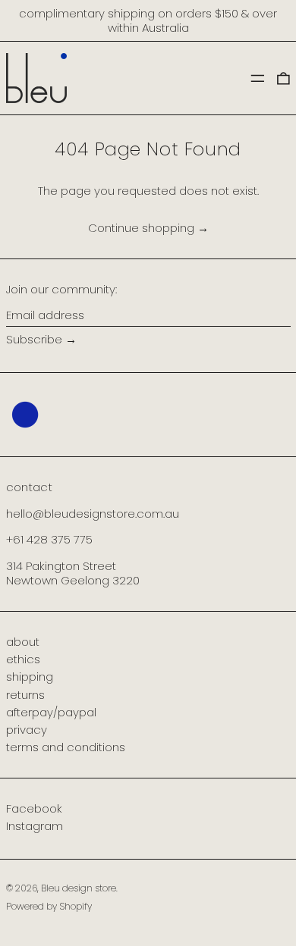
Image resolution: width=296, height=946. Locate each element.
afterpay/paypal (51, 712)
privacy (26, 730)
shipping (29, 676)
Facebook (34, 808)
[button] (283, 77)
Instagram (34, 826)
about (22, 642)
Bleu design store (78, 888)
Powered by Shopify (49, 906)
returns (25, 695)
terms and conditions (65, 747)
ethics (23, 659)
